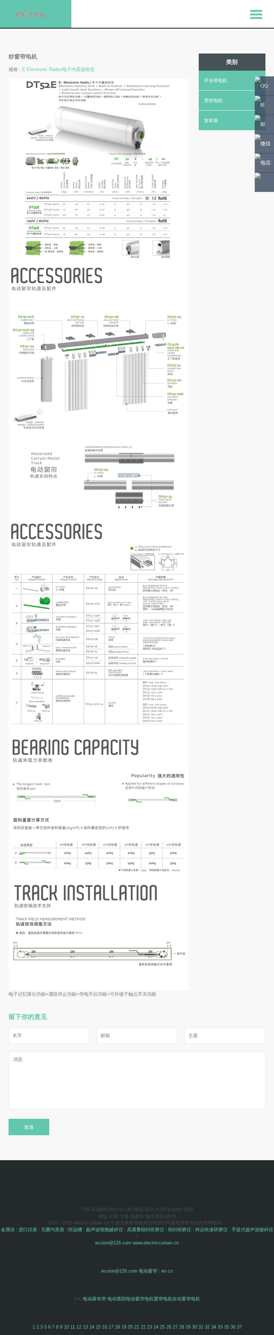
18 (117, 1327)
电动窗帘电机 (140, 1298)
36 (232, 1327)
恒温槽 (75, 1229)
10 (66, 1327)
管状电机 (213, 100)
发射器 (211, 120)
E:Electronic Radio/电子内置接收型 (58, 69)
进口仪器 (28, 1229)
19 (123, 1327)
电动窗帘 (148, 1271)
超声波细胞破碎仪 (104, 1229)
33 (220, 1327)
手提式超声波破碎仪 (252, 1229)
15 (98, 1327)
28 (181, 1327)
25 (162, 1327)
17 (110, 1327)
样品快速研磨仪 (211, 1229)
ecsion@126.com (113, 1242)
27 (175, 1327)
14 (91, 1327)
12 (78, 1327)
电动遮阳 (116, 1298)
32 (207, 1327)
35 (226, 1327)
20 (130, 1327)
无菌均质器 (52, 1229)
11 (72, 1327)
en (163, 1271)
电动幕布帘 (94, 1298)
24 (155, 1327)
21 (136, 1327)
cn (170, 1271)
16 (104, 1327)
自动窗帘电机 (186, 1298)
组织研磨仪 (179, 1229)
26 (168, 1327)
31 (200, 1327)
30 (194, 1327)
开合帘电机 (215, 80)
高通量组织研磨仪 (145, 1229)
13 (85, 1327)
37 (239, 1327)
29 (188, 1327)
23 (149, 1327)
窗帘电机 (163, 1298)
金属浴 (8, 1229)
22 (143, 1327)
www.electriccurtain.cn (156, 1242)
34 (213, 1327)
